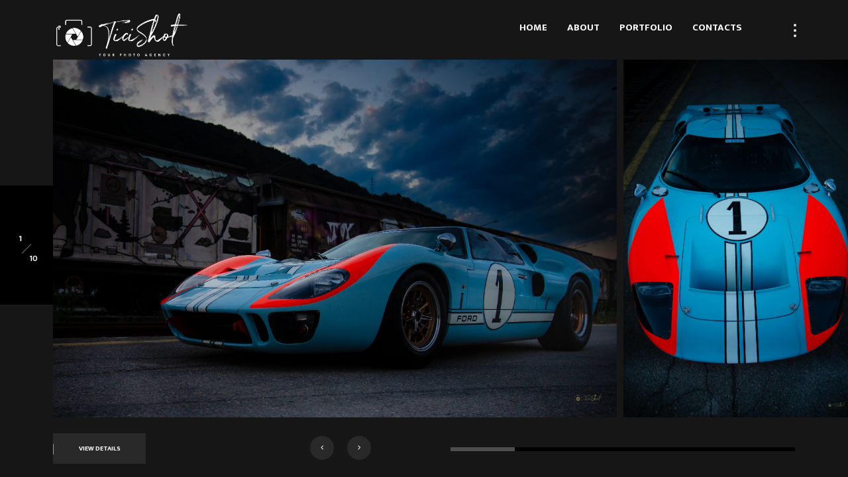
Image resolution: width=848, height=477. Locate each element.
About (583, 27)
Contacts (717, 27)
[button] (322, 448)
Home (533, 27)
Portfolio (645, 27)
